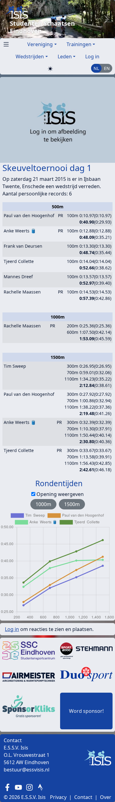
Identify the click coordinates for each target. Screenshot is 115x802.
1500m (72, 504)
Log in (92, 56)
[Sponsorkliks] (28, 705)
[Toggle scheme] (50, 69)
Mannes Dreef (18, 276)
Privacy (58, 797)
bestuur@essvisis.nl (26, 769)
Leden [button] (65, 56)
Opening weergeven (60, 494)
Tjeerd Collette (19, 261)
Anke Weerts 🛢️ (20, 231)
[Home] (51, 12)
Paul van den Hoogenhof (29, 215)
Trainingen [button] (79, 44)
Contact (83, 797)
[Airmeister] (28, 676)
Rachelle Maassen (22, 292)
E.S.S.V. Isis (33, 797)
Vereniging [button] (40, 44)
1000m (43, 504)
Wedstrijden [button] (30, 56)
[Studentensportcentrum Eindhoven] (28, 650)
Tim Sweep (15, 366)
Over (105, 797)
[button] (5, 43)
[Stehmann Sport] (86, 650)
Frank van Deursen (23, 246)
